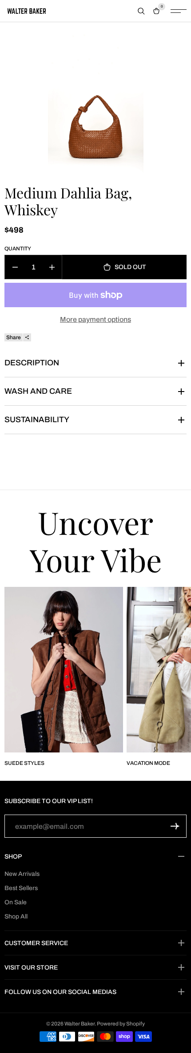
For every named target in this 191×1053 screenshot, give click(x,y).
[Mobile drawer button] (179, 11)
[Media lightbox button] (95, 102)
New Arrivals (22, 874)
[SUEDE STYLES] (63, 669)
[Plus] (52, 267)
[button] (175, 826)
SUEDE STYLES (24, 763)
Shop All (16, 916)
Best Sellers (21, 888)
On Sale (15, 902)
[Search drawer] (141, 11)
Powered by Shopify (121, 1024)
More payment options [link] (95, 319)
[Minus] (15, 267)
